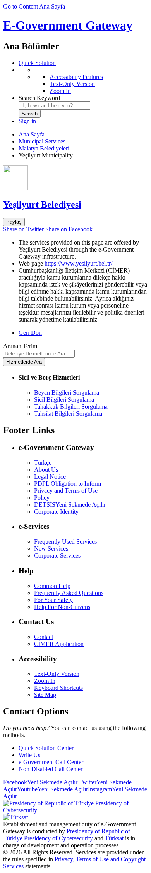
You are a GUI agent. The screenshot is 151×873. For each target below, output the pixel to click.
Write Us (29, 755)
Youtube (52, 789)
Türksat (114, 838)
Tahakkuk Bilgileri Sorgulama (71, 406)
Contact (43, 636)
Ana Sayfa (52, 6)
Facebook (40, 782)
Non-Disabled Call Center (50, 769)
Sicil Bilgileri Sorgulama (64, 399)
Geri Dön (30, 332)
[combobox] (54, 105)
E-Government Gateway (67, 25)
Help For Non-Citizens (62, 607)
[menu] (83, 80)
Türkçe (42, 462)
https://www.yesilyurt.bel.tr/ (78, 263)
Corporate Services (57, 555)
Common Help (52, 586)
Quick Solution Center (46, 748)
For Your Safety (53, 600)
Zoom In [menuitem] (60, 90)
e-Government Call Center (51, 762)
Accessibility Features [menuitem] (76, 76)
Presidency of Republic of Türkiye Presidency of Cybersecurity (66, 835)
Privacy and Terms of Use (66, 490)
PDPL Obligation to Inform (67, 483)
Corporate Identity (56, 511)
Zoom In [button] (44, 680)
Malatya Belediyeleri (44, 148)
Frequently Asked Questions (68, 593)
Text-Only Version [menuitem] (72, 83)
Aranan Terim (20, 346)
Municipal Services (42, 141)
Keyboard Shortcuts (58, 687)
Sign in (27, 121)
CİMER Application (59, 643)
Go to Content (20, 6)
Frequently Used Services (65, 541)
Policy (42, 497)
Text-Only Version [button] (56, 673)
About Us (46, 469)
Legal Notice (50, 476)
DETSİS (70, 504)
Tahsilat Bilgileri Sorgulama (68, 413)
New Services (51, 548)
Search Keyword (39, 97)
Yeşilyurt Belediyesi (42, 204)
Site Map (45, 694)
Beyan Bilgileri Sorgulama (66, 392)
